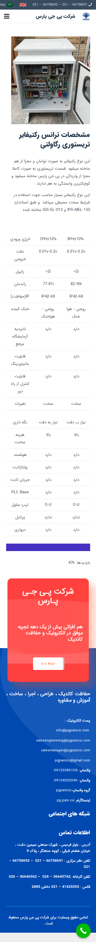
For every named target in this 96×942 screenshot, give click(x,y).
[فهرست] (7, 16)
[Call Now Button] (83, 930)
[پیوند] (23, 4)
